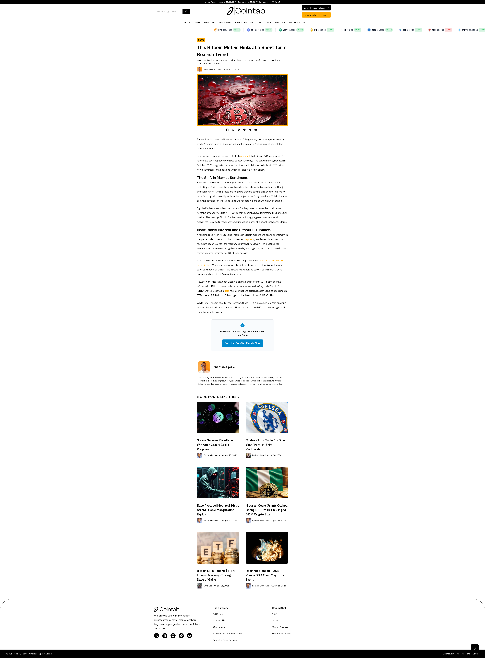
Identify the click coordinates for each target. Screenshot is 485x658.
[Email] (256, 130)
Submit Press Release (314, 8)
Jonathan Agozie (212, 69)
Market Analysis (244, 22)
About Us (280, 22)
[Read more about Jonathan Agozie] (200, 69)
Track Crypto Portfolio (314, 15)
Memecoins (209, 22)
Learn (196, 22)
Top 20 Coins (264, 22)
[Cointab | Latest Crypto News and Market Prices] (246, 11)
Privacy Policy (457, 653)
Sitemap (446, 653)
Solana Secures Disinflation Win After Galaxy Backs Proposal (216, 445)
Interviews (225, 22)
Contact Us (219, 620)
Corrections (219, 626)
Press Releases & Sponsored (227, 633)
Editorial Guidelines (281, 633)
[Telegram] (250, 130)
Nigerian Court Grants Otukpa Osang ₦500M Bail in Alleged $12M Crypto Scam (266, 510)
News (187, 22)
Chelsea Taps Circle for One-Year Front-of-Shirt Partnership (265, 445)
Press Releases (297, 22)
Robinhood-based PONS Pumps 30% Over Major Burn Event (266, 575)
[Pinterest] (244, 130)
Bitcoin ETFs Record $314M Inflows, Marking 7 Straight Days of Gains (216, 575)
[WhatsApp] (239, 130)
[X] (233, 130)
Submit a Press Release (225, 640)
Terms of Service (471, 653)
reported (245, 156)
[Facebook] (227, 130)
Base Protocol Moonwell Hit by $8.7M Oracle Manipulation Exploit (218, 510)
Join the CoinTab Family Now (242, 343)
